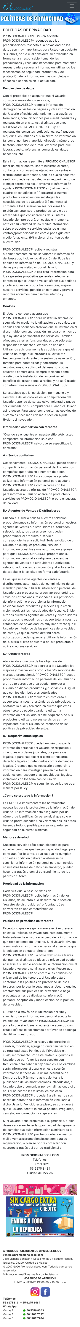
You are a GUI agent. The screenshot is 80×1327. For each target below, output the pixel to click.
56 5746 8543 (35, 1310)
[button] (8, 1189)
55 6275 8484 (31, 1302)
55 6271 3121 (11, 1302)
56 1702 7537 (35, 1314)
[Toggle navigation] (72, 6)
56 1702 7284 (35, 1318)
